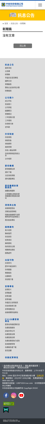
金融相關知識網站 (11, 312)
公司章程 (8, 107)
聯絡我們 (8, 233)
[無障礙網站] (8, 404)
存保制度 (9, 134)
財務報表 (8, 91)
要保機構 (9, 166)
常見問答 (8, 237)
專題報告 (8, 273)
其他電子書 (9, 279)
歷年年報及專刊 (10, 266)
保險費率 (8, 144)
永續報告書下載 (10, 347)
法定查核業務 (10, 175)
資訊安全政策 (23, 368)
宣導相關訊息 (10, 309)
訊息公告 (14, 23)
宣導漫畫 (8, 296)
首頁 (6, 23)
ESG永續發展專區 (12, 320)
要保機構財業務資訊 (11, 187)
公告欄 (7, 71)
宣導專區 (9, 286)
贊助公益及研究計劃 (12, 87)
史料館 (7, 127)
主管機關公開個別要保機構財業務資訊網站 (12, 196)
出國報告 (8, 276)
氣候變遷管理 (10, 344)
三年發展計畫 (10, 117)
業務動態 (8, 84)
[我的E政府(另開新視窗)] (5, 410)
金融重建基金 (10, 208)
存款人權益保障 (10, 150)
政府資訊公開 (10, 246)
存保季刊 (8, 263)
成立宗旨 (8, 101)
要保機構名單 (10, 169)
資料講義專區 (10, 179)
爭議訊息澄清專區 (11, 78)
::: (1, 21)
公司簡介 (9, 98)
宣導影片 (8, 289)
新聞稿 (7, 74)
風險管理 (8, 147)
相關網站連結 (10, 250)
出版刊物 (9, 260)
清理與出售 (10, 205)
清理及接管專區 (10, 211)
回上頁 (23, 46)
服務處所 (8, 253)
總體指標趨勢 (10, 191)
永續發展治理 (10, 334)
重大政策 (8, 230)
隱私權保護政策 (31, 366)
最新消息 (8, 68)
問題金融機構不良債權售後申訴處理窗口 (12, 216)
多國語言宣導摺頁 (11, 303)
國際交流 (8, 81)
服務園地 (9, 227)
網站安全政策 (9, 368)
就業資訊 (8, 240)
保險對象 (8, 140)
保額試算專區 (11, 357)
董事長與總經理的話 (12, 324)
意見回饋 (8, 350)
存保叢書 (8, 270)
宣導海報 (8, 299)
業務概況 (8, 114)
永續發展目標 (10, 337)
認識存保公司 (10, 331)
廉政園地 (8, 243)
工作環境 (8, 120)
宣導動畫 (8, 293)
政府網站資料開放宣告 (13, 366)
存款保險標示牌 (10, 306)
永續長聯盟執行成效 (12, 341)
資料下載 (8, 172)
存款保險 (8, 137)
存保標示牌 (9, 124)
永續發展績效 (10, 328)
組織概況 (8, 111)
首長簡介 (8, 104)
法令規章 (8, 159)
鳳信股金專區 (10, 220)
